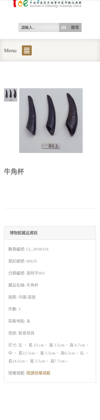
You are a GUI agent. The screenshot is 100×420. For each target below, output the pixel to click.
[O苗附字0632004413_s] (10, 94)
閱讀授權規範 (38, 373)
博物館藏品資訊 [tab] (24, 233)
